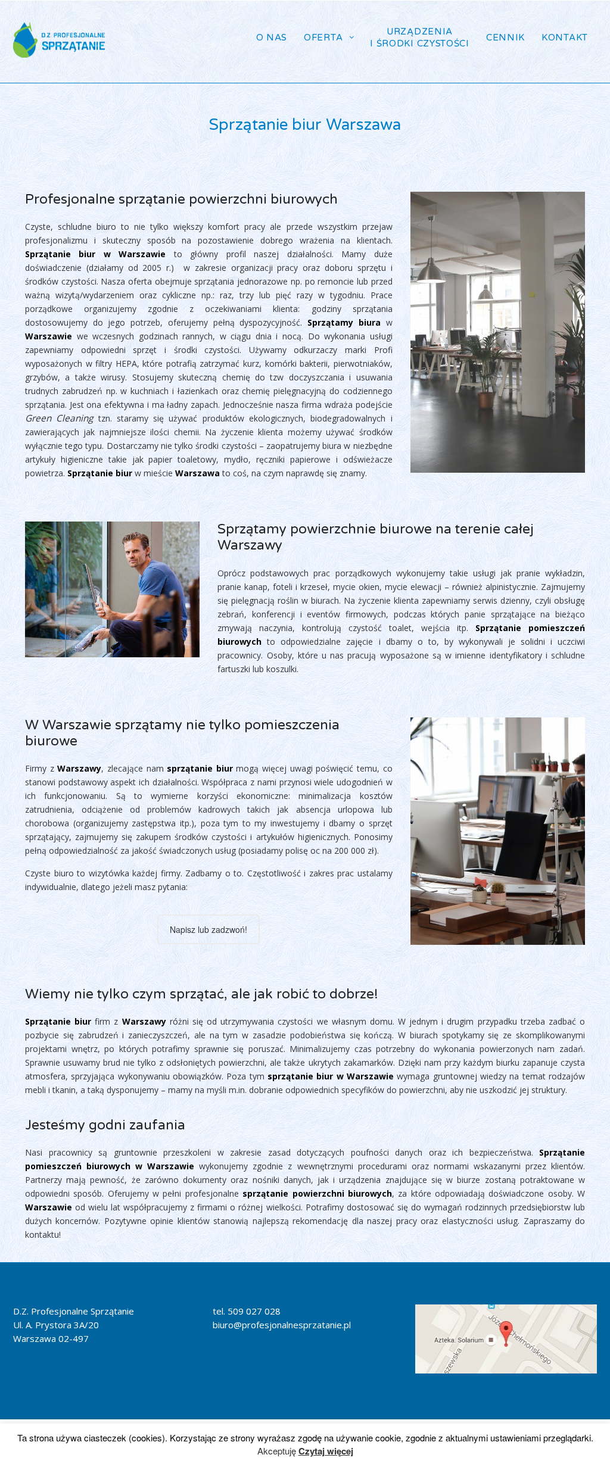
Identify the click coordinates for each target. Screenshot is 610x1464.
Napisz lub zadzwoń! (208, 929)
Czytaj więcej (325, 1451)
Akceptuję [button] (276, 1451)
